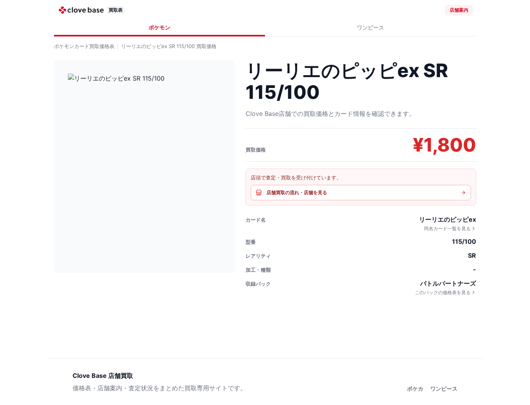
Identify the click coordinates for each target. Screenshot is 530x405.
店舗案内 (459, 10)
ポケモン (159, 27)
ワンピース (370, 27)
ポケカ (415, 388)
